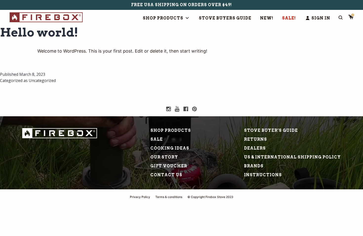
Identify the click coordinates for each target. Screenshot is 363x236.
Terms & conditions (168, 197)
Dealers (255, 148)
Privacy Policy (140, 197)
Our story (164, 157)
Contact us (166, 175)
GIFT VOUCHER (168, 166)
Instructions (263, 175)
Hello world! (39, 32)
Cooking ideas (169, 148)
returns (255, 139)
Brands (253, 166)
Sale (156, 139)
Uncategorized (42, 80)
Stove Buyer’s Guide (271, 130)
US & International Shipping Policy (292, 157)
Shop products (170, 130)
